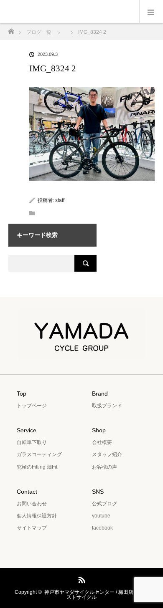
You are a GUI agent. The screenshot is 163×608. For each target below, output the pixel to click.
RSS (80, 578)
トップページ (32, 406)
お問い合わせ (32, 504)
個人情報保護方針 (37, 516)
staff (59, 200)
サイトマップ (32, 528)
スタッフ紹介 (107, 454)
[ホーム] (11, 29)
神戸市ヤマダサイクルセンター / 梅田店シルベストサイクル (96, 594)
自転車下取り (32, 442)
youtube (101, 516)
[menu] (151, 11)
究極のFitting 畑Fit (37, 467)
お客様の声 (104, 467)
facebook (102, 528)
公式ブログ (104, 504)
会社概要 (102, 442)
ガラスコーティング (39, 454)
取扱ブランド (107, 406)
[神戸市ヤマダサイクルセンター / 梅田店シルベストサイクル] (81, 353)
